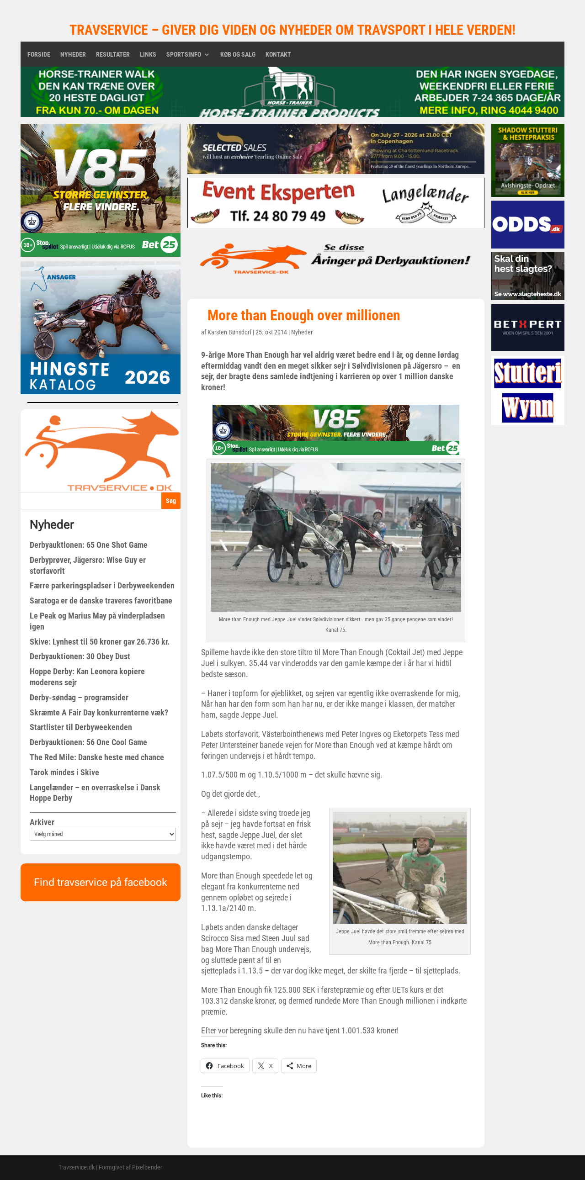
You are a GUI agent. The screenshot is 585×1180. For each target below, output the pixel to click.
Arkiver (42, 822)
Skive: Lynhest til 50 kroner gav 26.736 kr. (100, 641)
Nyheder (73, 54)
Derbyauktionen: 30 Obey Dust (80, 656)
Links (148, 54)
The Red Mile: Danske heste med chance (97, 757)
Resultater (113, 54)
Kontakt (278, 54)
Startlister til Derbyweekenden (81, 727)
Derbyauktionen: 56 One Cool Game (88, 742)
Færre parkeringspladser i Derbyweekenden (102, 585)
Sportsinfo (183, 54)
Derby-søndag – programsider (79, 697)
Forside (38, 54)
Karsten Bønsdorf (229, 332)
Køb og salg (237, 54)
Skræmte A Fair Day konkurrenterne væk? (99, 712)
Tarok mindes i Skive (64, 772)
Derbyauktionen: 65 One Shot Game (89, 545)
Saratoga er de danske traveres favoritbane (101, 600)
